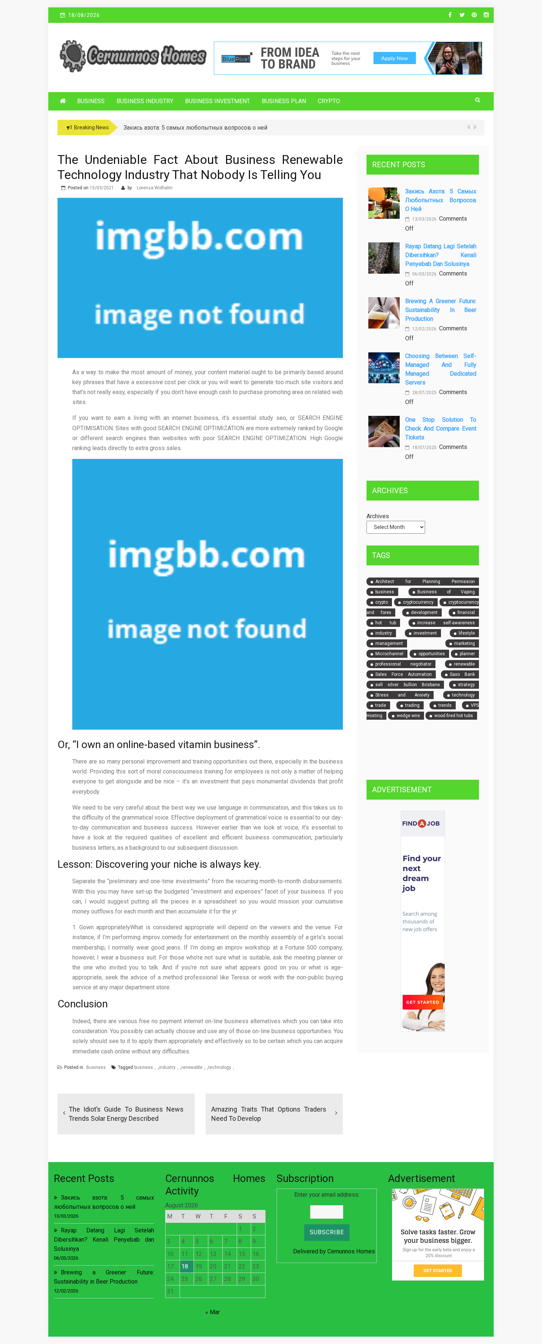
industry (167, 1067)
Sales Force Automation (403, 674)
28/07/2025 (424, 392)
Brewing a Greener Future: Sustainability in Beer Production (440, 310)
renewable (191, 1067)
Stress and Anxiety (402, 695)
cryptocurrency (418, 602)
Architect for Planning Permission (425, 581)
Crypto (329, 101)
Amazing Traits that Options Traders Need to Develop (268, 1113)
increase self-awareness (446, 622)
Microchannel (389, 653)
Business (91, 101)
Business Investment (217, 101)
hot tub (385, 622)
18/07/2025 (424, 447)
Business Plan (284, 101)
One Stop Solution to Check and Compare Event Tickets (440, 428)
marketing (464, 643)
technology (219, 1067)
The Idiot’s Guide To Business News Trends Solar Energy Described (126, 1113)
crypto (381, 602)
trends (445, 705)
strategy (466, 684)
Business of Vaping (446, 591)
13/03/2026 (424, 219)
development (424, 612)
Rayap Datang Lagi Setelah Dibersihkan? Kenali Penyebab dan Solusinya (440, 255)
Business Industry (145, 101)
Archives (377, 516)
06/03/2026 (424, 274)
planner (467, 653)
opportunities (431, 653)
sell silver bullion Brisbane (407, 684)
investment (425, 633)
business (143, 1067)
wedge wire (408, 715)
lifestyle (467, 633)
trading (412, 705)
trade (380, 705)
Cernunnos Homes (351, 1251)
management (389, 643)
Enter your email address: (326, 1194)
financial (466, 612)
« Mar (212, 1312)
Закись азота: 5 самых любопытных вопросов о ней (440, 200)
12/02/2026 (424, 328)
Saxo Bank (462, 674)
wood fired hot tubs (453, 715)
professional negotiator (403, 664)
